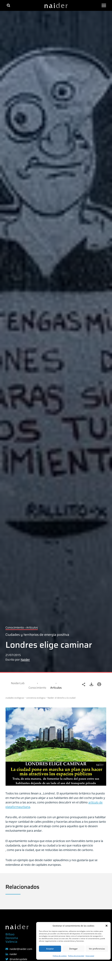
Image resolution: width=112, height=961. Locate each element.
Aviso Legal (90, 956)
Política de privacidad (76, 956)
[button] (106, 925)
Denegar (73, 948)
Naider (25, 659)
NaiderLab (17, 683)
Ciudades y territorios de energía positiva (37, 634)
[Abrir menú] (104, 5)
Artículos (56, 687)
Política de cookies (60, 956)
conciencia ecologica (35, 697)
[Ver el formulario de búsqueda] (8, 5)
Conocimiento (37, 687)
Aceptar (50, 948)
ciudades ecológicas (14, 697)
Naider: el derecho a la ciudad (61, 697)
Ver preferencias (97, 948)
